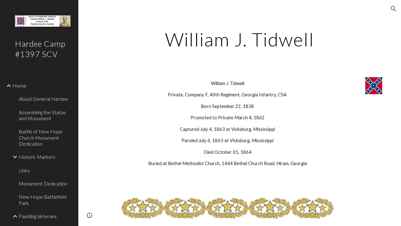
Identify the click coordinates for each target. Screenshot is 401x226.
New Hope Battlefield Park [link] (42, 200)
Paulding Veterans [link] (38, 216)
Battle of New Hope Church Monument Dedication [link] (41, 137)
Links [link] (24, 170)
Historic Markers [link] (37, 157)
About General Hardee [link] (43, 99)
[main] (239, 39)
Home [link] (19, 86)
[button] (393, 8)
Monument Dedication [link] (43, 183)
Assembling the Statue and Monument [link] (42, 115)
